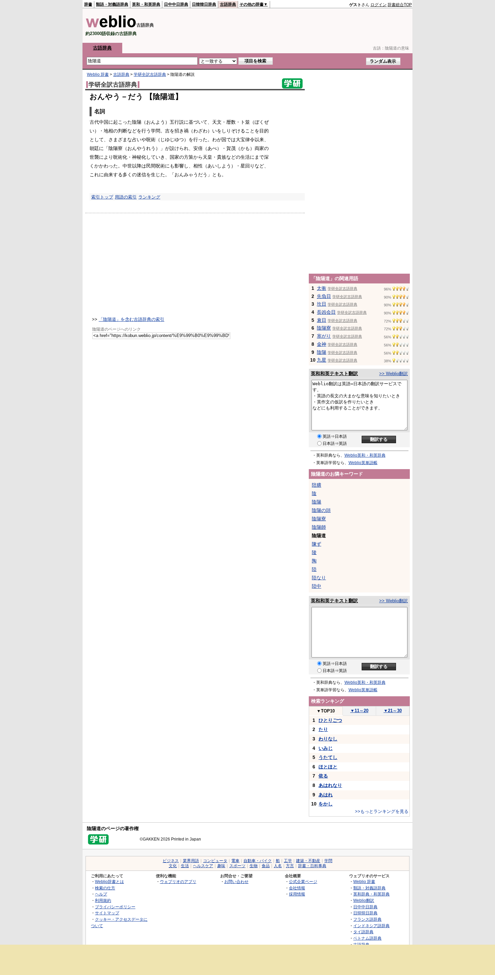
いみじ (326, 748)
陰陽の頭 (321, 510)
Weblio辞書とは (109, 881)
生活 (185, 866)
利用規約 (103, 900)
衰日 (321, 320)
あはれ (326, 794)
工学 (288, 861)
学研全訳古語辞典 (150, 74)
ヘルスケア (203, 866)
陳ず (316, 544)
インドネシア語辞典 (371, 925)
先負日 (324, 296)
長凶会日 (326, 312)
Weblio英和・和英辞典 (365, 455)
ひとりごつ (330, 720)
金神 (321, 344)
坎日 (321, 304)
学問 (328, 861)
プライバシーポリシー (115, 907)
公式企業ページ (303, 881)
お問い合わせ (236, 881)
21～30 (393, 710)
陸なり (319, 577)
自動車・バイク (257, 861)
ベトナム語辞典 (367, 938)
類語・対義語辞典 (112, 4)
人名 (278, 866)
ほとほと (328, 766)
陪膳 (316, 485)
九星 (321, 360)
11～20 (359, 710)
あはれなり (330, 785)
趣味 (221, 866)
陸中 (316, 586)
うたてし (328, 757)
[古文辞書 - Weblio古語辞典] (111, 26)
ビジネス (171, 861)
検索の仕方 (105, 888)
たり (323, 729)
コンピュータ (215, 861)
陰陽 (321, 352)
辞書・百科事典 (312, 866)
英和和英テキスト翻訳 (334, 373)
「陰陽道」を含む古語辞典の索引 (131, 319)
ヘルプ (101, 894)
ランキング (149, 197)
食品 (266, 866)
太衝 (321, 288)
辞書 (88, 4)
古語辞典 (228, 4)
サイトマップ (107, 913)
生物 (254, 866)
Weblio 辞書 (98, 74)
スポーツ (237, 866)
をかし (326, 803)
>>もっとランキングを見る (381, 811)
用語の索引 (126, 197)
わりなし (328, 738)
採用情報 (297, 894)
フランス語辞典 (367, 919)
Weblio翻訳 (363, 900)
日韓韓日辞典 (204, 4)
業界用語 (191, 861)
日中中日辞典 (176, 4)
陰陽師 (319, 527)
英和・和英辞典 (146, 4)
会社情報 (297, 888)
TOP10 (326, 710)
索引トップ (102, 197)
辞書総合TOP (400, 4)
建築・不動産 (308, 861)
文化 (173, 866)
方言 (290, 866)
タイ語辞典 (363, 932)
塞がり (324, 336)
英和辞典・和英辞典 (371, 894)
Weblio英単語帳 (363, 462)
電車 (235, 861)
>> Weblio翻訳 (393, 373)
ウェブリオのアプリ (178, 881)
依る (323, 776)
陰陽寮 (324, 328)
